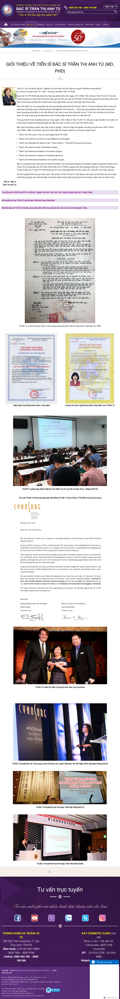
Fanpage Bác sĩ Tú (112, 997)
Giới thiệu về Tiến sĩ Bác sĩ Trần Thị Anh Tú (72, 51)
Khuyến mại (60, 24)
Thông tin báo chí (75, 24)
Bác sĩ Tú (31, 24)
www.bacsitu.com (9, 995)
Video (98, 24)
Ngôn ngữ (109, 6)
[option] (60, 38)
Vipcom (13, 989)
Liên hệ (106, 24)
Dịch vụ (49, 24)
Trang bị (40, 24)
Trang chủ (6, 24)
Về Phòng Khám (18, 24)
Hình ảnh (89, 24)
